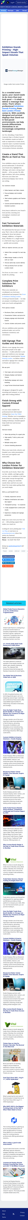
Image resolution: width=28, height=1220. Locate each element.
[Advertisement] (14, 31)
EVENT (23, 551)
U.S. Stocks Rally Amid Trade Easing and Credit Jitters (12, 644)
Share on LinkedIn (9, 563)
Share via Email (9, 566)
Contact (22, 1215)
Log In (12, 2)
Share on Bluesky (9, 559)
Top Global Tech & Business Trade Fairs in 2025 (12, 676)
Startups (10, 10)
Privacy (22, 1212)
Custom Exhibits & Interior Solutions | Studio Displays (12, 738)
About (4, 1211)
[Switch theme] (8, 2)
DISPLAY (17, 551)
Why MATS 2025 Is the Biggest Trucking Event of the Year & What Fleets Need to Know (13, 1108)
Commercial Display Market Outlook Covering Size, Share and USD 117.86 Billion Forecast (14, 1164)
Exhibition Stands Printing (13, 107)
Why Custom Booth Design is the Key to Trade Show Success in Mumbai (13, 846)
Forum (24, 10)
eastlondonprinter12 (15, 546)
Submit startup (21, 2)
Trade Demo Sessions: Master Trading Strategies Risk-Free (13, 879)
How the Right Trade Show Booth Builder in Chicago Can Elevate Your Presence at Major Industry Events (13, 712)
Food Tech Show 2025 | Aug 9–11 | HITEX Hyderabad (13, 1078)
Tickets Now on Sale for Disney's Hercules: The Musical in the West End (13, 1045)
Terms (4, 1217)
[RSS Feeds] (13, 1214)
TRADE (5, 551)
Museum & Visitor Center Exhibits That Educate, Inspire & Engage (13, 773)
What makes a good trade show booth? (12, 1143)
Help (3, 1214)
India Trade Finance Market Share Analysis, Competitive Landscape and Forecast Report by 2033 (14, 810)
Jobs (17, 10)
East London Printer (11, 110)
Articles (3, 10)
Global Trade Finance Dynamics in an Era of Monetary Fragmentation (13, 610)
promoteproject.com (8, 533)
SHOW (11, 551)
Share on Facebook (9, 556)
